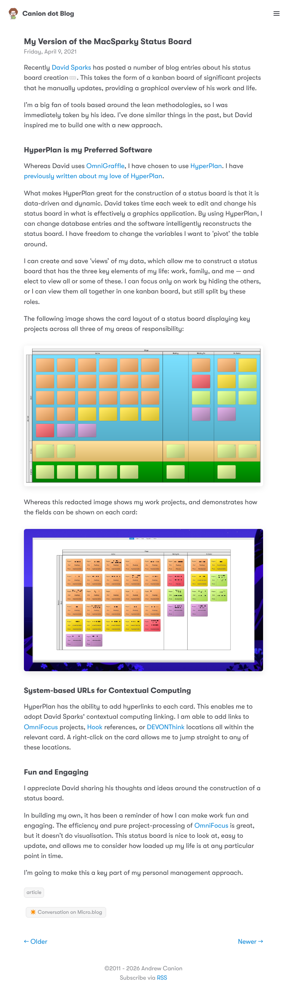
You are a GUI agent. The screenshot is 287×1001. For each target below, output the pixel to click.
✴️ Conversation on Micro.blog (66, 912)
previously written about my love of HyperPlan (93, 176)
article (34, 892)
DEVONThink (166, 727)
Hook (94, 727)
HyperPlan (206, 166)
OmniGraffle (105, 166)
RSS (162, 977)
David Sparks (71, 68)
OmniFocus (41, 727)
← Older (35, 942)
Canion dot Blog (48, 13)
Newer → (250, 942)
